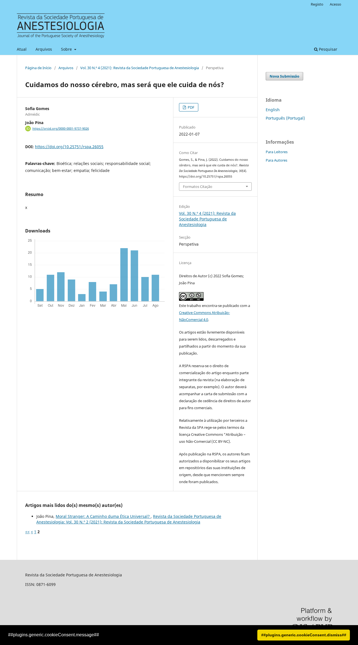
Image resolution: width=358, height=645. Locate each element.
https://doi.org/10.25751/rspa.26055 (69, 146)
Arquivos (44, 49)
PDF (190, 107)
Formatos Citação (197, 186)
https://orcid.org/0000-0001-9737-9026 (60, 129)
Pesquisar (327, 49)
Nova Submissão (284, 76)
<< (27, 531)
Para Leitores (277, 151)
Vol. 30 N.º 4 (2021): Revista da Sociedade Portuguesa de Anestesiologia (139, 67)
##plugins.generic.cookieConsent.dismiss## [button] (303, 635)
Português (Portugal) (285, 118)
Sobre (67, 49)
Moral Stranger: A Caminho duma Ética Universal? (103, 516)
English (273, 109)
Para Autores (276, 160)
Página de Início (38, 67)
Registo (317, 4)
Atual (22, 49)
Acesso (335, 4)
